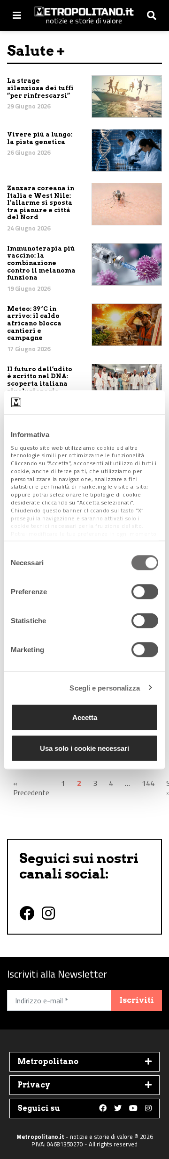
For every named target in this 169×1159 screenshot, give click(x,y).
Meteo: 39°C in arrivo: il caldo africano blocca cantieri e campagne (34, 323)
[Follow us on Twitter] (118, 1108)
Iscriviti (136, 1000)
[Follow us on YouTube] (133, 1108)
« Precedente (31, 787)
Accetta (84, 717)
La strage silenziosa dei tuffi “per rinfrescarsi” (40, 88)
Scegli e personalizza (104, 687)
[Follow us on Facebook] (103, 1108)
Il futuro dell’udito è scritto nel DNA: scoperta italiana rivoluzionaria (39, 380)
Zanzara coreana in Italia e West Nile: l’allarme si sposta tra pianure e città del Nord (40, 203)
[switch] (144, 591)
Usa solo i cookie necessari (84, 748)
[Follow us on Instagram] (148, 1108)
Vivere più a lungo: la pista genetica (39, 138)
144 (148, 783)
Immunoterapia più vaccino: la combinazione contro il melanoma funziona (41, 263)
